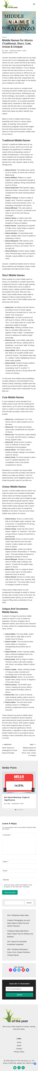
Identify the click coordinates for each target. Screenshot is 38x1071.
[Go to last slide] (5, 790)
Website (6, 880)
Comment (7, 835)
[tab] (15, 809)
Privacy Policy (19, 1052)
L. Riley (6, 50)
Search (29, 903)
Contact (19, 1049)
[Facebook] (14, 1067)
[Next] (33, 790)
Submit (19, 995)
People (4, 37)
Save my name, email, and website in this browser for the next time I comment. (18, 886)
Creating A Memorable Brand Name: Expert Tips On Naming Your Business (20, 934)
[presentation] (19, 783)
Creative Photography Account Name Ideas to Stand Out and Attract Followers (18, 923)
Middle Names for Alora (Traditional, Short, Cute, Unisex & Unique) (29, 750)
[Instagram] (23, 1067)
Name (6, 862)
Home (19, 1042)
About (19, 1045)
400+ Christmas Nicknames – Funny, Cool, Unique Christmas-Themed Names (18, 952)
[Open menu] (34, 4)
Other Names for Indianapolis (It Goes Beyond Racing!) (9, 749)
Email (5, 871)
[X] (19, 1067)
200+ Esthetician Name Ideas (18, 915)
